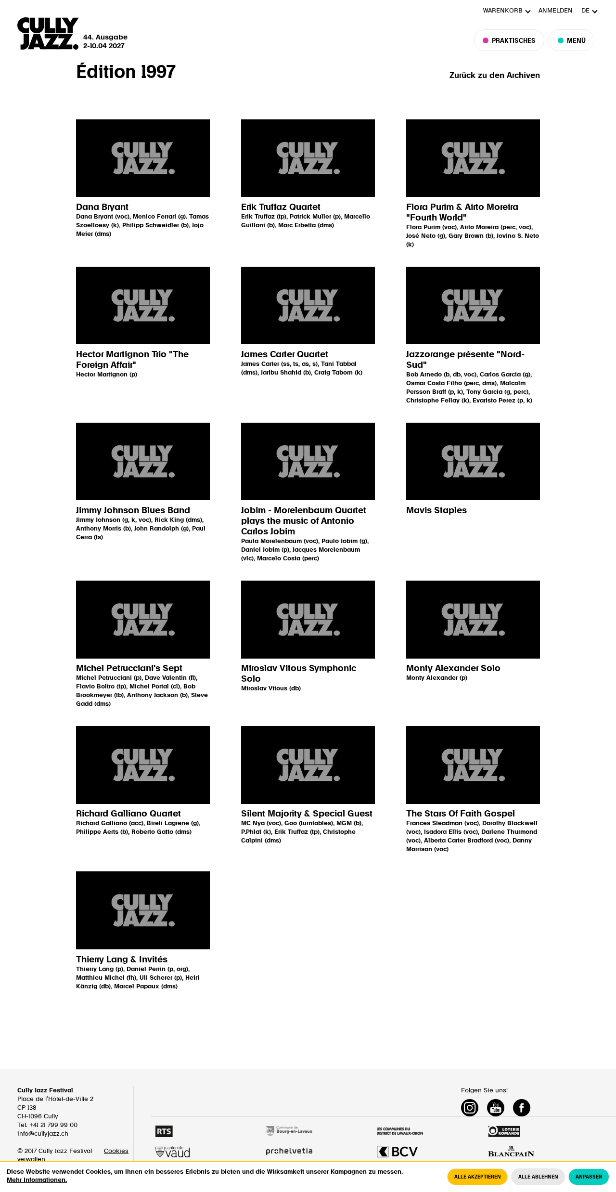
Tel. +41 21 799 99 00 (47, 1125)
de (585, 10)
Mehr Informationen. (37, 1180)
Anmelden (556, 10)
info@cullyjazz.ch (42, 1134)
